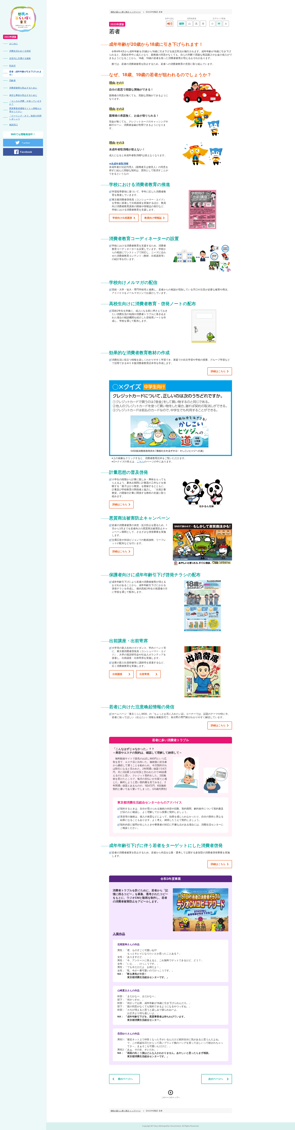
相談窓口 (13, 124)
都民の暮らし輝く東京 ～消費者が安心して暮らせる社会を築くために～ (23, 19)
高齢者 (12, 80)
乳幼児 (12, 65)
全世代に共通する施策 (20, 58)
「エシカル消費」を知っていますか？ (25, 102)
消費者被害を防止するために (23, 87)
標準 (181, 23)
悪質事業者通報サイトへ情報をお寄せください (25, 110)
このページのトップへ (170, 1097)
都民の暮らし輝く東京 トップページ (126, 12)
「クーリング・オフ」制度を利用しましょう (25, 117)
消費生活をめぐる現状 (20, 51)
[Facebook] (23, 152)
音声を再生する (170, 23)
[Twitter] (23, 143)
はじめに (13, 43)
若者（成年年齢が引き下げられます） (25, 73)
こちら (140, 461)
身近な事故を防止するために (23, 95)
